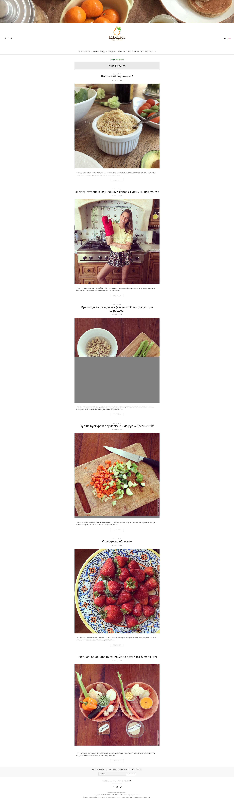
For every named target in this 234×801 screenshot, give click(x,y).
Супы (80, 51)
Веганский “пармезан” (117, 76)
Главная (112, 59)
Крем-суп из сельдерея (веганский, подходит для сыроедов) (117, 308)
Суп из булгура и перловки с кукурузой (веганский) (117, 426)
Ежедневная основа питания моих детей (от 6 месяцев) (117, 656)
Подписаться (131, 774)
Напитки (121, 51)
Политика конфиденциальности (117, 792)
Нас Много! (150, 51)
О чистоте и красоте (135, 51)
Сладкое (111, 51)
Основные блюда (98, 51)
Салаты (87, 51)
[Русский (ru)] (227, 38)
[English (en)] (230, 38)
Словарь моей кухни (117, 541)
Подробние (117, 180)
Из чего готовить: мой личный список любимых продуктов (117, 191)
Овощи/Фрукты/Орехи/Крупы (126, 654)
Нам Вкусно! (120, 59)
